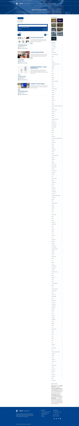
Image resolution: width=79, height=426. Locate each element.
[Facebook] (16, 0)
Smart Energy (57, 397)
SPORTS (52, 399)
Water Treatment (58, 402)
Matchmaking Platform (44, 414)
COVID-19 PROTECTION (56, 388)
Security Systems (56, 396)
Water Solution (53, 402)
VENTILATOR (54, 400)
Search (45, 29)
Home (18, 22)
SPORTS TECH (55, 399)
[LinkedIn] (19, 0)
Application (27, 27)
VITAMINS (57, 400)
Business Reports (24, 27)
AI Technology (58, 385)
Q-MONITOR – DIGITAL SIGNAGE (37, 83)
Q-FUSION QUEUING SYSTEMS (37, 52)
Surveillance (60, 399)
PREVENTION (53, 395)
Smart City (61, 396)
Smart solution (60, 398)
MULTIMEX (21, 22)
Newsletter (42, 415)
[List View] (45, 35)
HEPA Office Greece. (23, 424)
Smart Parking (57, 398)
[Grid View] (47, 35)
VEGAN (52, 400)
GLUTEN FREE (57, 392)
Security (58, 395)
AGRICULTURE (53, 385)
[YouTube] (20, 0)
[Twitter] (18, 0)
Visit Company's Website (24, 48)
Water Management (58, 401)
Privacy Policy (43, 416)
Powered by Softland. (28, 424)
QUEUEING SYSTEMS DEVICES (36, 37)
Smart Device (53, 397)
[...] (41, 41)
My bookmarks (21, 18)
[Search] (62, 3)
